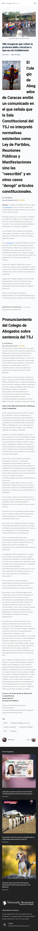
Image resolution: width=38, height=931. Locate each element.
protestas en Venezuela (25, 727)
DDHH (12, 54)
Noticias (17, 54)
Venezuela (13, 731)
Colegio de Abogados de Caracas (20, 723)
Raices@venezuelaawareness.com (19, 926)
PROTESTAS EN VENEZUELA (12, 307)
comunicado (8, 207)
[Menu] (35, 3)
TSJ (5, 731)
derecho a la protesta (9, 727)
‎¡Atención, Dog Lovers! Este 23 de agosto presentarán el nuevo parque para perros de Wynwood (16, 885)
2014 (5, 723)
